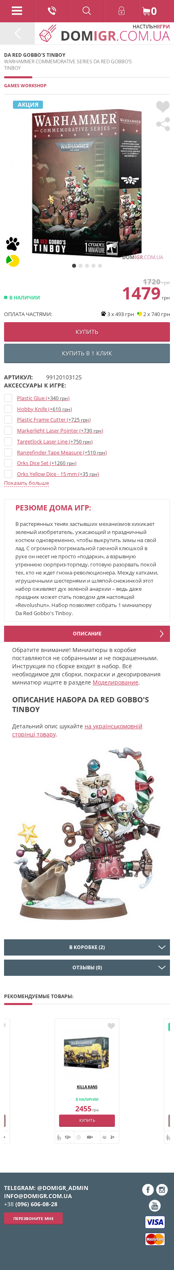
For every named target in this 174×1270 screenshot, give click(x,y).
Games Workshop (25, 85)
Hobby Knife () (44, 409)
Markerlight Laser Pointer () (60, 430)
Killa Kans (87, 1086)
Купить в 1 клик (87, 353)
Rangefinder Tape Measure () (62, 452)
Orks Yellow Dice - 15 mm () (58, 474)
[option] (87, 184)
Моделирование (115, 682)
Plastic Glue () (43, 398)
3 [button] (87, 266)
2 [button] (81, 266)
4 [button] (93, 266)
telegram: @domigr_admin (46, 1188)
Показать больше (26, 482)
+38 (30, 1204)
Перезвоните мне (33, 1218)
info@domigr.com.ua (38, 1196)
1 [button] (74, 266)
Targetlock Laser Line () (55, 441)
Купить (87, 1120)
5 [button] (100, 266)
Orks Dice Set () (46, 463)
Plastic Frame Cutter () (54, 419)
